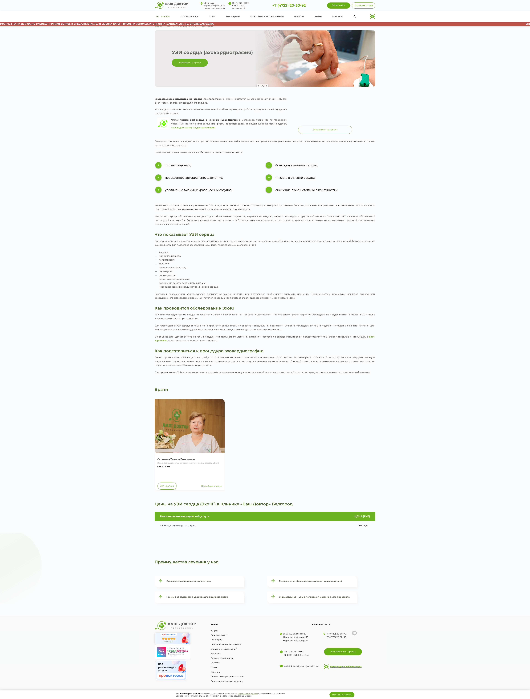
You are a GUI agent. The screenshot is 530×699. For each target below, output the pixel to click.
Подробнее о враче (211, 486)
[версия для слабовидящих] (372, 17)
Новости (299, 16)
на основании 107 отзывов (177, 655)
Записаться (167, 486)
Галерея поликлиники (222, 658)
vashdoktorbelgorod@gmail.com (301, 666)
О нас (213, 16)
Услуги (214, 630)
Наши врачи (233, 16)
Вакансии (215, 653)
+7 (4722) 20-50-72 (336, 633)
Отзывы (214, 667)
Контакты (337, 16)
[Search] (354, 16)
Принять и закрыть (342, 694)
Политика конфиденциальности (227, 676)
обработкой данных (248, 693)
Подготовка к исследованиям (267, 16)
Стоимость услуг (189, 16)
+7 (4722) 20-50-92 (289, 5)
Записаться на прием (190, 62)
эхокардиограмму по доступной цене (193, 127)
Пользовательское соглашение (227, 681)
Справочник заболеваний (224, 649)
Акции (318, 16)
